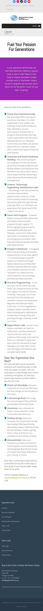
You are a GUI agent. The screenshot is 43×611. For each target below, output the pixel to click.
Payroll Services (7, 550)
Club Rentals (6, 530)
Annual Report (7, 517)
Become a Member (8, 512)
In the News (9, 9)
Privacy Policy (6, 555)
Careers (31, 6)
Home (6, 34)
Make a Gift (5, 526)
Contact (24, 6)
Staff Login (5, 546)
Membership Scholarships (11, 521)
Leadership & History (12, 6)
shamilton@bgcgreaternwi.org (15, 478)
